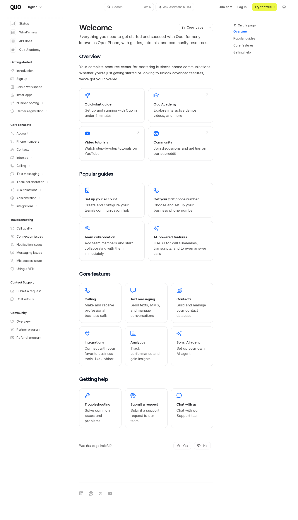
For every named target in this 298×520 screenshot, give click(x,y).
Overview (240, 31)
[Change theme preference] (284, 6)
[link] (111, 105)
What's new (28, 32)
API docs (25, 41)
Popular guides (244, 38)
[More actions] (209, 27)
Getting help (242, 52)
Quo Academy (29, 50)
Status (24, 23)
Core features (243, 45)
